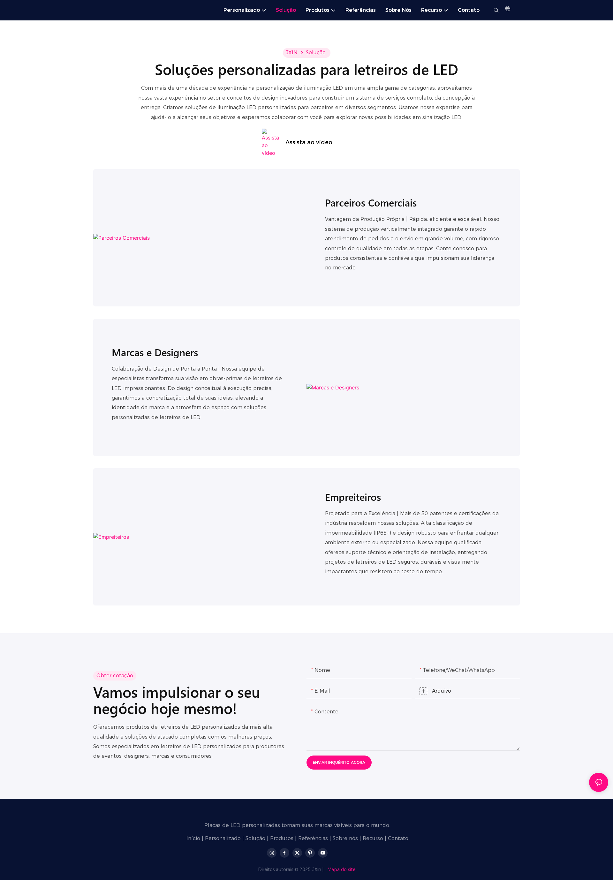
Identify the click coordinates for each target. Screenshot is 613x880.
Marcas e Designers (155, 352)
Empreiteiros (353, 497)
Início (193, 838)
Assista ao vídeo (308, 142)
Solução (316, 52)
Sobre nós (345, 838)
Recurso (373, 838)
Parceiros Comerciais (371, 202)
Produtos (281, 838)
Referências (313, 838)
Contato (398, 838)
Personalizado (223, 838)
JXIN (292, 52)
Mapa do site (341, 869)
